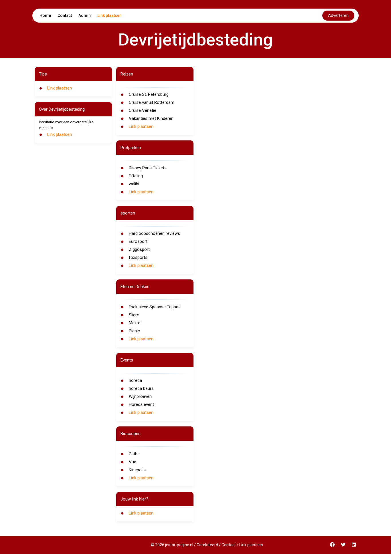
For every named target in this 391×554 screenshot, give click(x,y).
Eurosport (138, 241)
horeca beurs (141, 388)
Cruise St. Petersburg (149, 94)
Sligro (134, 314)
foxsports (138, 257)
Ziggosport (139, 249)
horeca (135, 380)
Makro (135, 322)
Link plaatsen (109, 15)
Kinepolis (137, 469)
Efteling (136, 175)
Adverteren (338, 15)
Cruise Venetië (142, 110)
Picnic (134, 330)
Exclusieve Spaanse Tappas (155, 306)
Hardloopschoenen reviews (154, 233)
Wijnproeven (140, 396)
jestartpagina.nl (179, 545)
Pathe (134, 453)
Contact (65, 15)
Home (45, 15)
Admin (84, 15)
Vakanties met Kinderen (151, 118)
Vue (132, 461)
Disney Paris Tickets (148, 167)
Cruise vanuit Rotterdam (151, 102)
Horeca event (141, 404)
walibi (134, 183)
